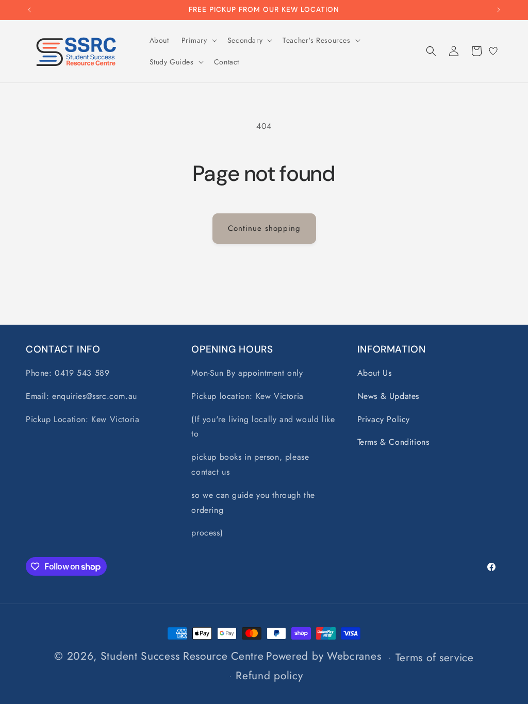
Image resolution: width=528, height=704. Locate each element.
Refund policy (269, 675)
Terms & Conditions (393, 442)
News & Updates (388, 396)
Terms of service (434, 657)
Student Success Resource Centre (182, 656)
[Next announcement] (498, 10)
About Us (374, 373)
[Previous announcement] (29, 10)
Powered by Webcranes (323, 656)
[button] (198, 40)
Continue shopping (264, 228)
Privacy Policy (383, 419)
